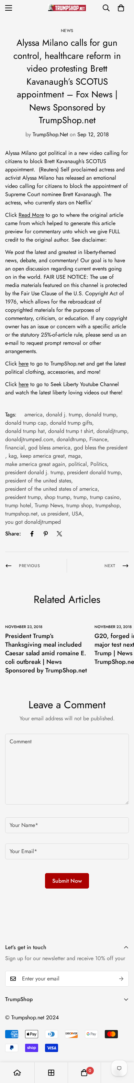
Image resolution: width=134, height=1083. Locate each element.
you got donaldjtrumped (33, 522)
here (24, 364)
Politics (98, 464)
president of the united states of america (51, 489)
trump (80, 497)
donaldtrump (71, 439)
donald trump (100, 414)
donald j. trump (64, 414)
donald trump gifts (71, 423)
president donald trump (94, 472)
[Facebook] (32, 534)
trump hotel (18, 505)
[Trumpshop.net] (67, 8)
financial (15, 448)
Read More (31, 215)
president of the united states (38, 481)
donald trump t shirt (70, 431)
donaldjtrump (112, 431)
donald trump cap (25, 423)
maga (74, 456)
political (77, 464)
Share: (13, 534)
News (67, 31)
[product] (17, 1073)
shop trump (57, 497)
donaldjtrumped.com (29, 439)
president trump (23, 497)
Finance (98, 439)
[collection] (51, 1072)
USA (77, 514)
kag (13, 456)
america (33, 414)
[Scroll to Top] (122, 1046)
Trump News (49, 505)
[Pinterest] (46, 534)
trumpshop (108, 505)
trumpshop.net (21, 514)
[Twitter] (59, 534)
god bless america (49, 448)
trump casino (105, 497)
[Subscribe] (121, 979)
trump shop (79, 505)
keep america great (42, 456)
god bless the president (100, 448)
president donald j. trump (34, 472)
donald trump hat (25, 431)
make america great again (35, 464)
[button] (121, 8)
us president (54, 514)
